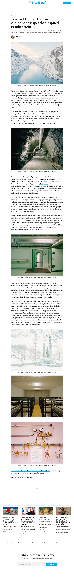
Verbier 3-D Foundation (50, 197)
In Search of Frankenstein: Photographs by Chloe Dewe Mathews (30, 471)
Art (12, 15)
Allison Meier (19, 36)
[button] (55, 8)
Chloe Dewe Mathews (47, 177)
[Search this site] (3, 3)
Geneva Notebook (42, 186)
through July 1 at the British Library (21, 181)
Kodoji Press (44, 184)
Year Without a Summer (48, 123)
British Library (19, 477)
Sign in (59, 3)
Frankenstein (29, 477)
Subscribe (67, 3)
